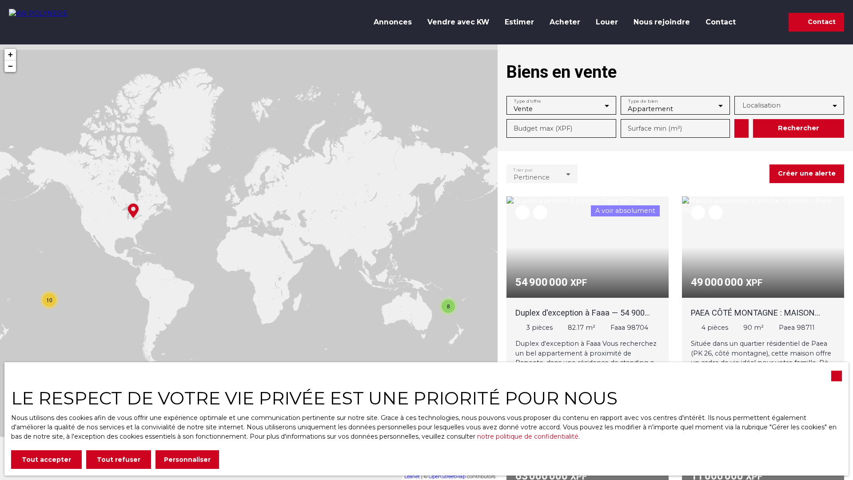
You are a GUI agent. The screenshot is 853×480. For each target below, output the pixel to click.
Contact (721, 22)
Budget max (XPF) (543, 128)
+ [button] (10, 54)
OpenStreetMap (447, 476)
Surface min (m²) (655, 128)
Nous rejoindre (662, 22)
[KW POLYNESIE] (51, 22)
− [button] (10, 66)
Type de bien (643, 101)
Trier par (522, 169)
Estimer (519, 22)
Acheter (565, 22)
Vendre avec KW (458, 22)
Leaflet (412, 476)
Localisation (761, 105)
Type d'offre (528, 101)
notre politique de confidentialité (527, 436)
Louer (607, 22)
